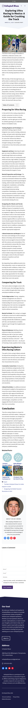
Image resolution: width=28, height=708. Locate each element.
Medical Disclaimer (6, 699)
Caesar (17, 22)
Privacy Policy (16, 697)
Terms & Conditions (6, 697)
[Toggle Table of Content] (16, 105)
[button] (21, 6)
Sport (21, 22)
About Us (6, 638)
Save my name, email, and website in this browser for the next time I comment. (14, 581)
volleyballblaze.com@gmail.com (11, 659)
